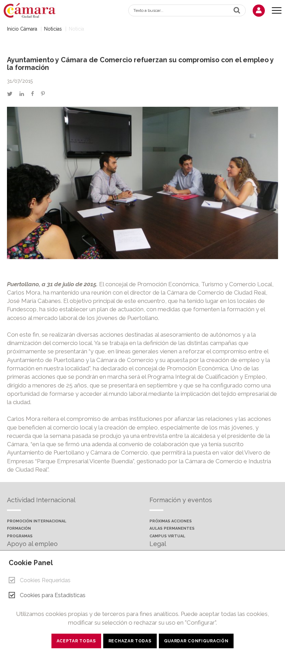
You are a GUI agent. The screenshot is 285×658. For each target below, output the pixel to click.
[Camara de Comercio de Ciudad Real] (33, 9)
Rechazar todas (130, 641)
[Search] (237, 10)
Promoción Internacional (36, 521)
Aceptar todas (76, 641)
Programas (20, 536)
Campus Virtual (167, 536)
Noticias (53, 29)
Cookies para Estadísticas (53, 595)
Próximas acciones (170, 521)
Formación (19, 529)
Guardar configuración (196, 641)
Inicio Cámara (22, 29)
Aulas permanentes (172, 529)
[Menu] (277, 10)
